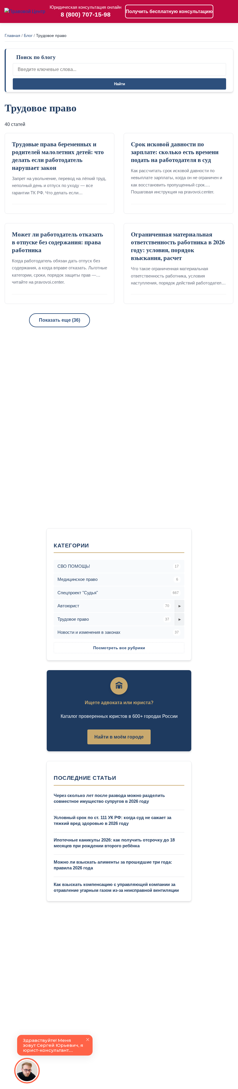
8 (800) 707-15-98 (86, 14)
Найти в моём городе (119, 736)
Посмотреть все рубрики (119, 647)
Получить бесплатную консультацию (169, 11)
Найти (119, 84)
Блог (28, 35)
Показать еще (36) (59, 320)
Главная (12, 35)
